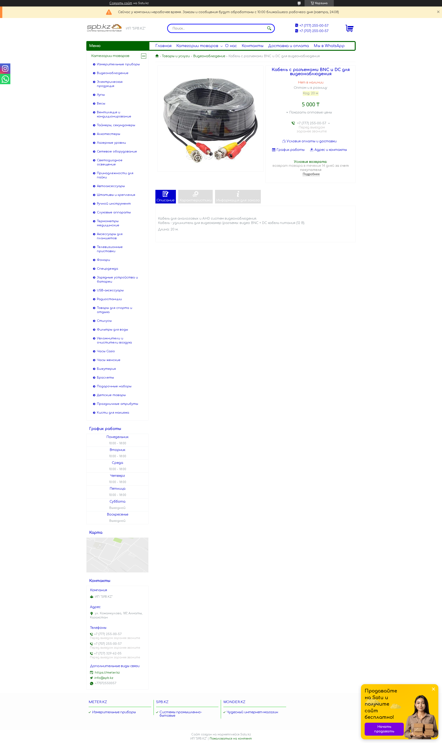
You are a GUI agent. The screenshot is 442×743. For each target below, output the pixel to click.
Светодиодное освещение (109, 162)
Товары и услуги (176, 56)
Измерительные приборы (118, 64)
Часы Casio (106, 351)
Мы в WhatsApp (329, 46)
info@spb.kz (103, 678)
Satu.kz (245, 734)
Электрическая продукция (109, 84)
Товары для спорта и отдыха (114, 310)
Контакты (252, 46)
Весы (101, 103)
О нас (231, 46)
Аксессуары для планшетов (109, 236)
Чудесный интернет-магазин (252, 712)
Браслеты (105, 377)
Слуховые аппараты (114, 212)
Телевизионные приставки (110, 249)
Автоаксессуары (111, 186)
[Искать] (269, 28)
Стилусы (104, 320)
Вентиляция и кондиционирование (114, 114)
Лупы (101, 94)
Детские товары (111, 395)
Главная (163, 46)
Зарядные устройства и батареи (117, 279)
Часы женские (108, 360)
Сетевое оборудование (117, 151)
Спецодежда (107, 268)
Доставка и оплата (288, 46)
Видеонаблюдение (209, 56)
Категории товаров (197, 46)
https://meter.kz (107, 672)
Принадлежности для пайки (115, 175)
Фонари (103, 260)
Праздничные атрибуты (117, 404)
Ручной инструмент (114, 203)
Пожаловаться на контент (231, 738)
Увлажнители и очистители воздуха (114, 340)
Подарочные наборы (114, 386)
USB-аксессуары (110, 290)
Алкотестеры (108, 134)
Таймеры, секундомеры (116, 125)
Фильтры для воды (112, 329)
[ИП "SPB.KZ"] (104, 28)
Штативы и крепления (116, 195)
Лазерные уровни (111, 142)
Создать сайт (120, 3)
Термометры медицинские (108, 223)
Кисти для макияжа (113, 412)
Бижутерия (106, 368)
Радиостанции (109, 299)
